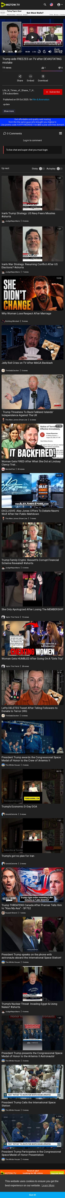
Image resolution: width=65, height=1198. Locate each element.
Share (20, 80)
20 (44, 51)
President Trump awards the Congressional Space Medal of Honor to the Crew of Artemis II (31, 759)
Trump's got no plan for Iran (18, 855)
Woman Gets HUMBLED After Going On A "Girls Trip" (32, 658)
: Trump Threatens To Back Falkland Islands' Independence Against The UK (27, 413)
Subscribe (54, 92)
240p (54, 44)
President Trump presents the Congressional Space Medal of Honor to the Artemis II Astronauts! (32, 1054)
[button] (51, 4)
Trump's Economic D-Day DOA (19, 806)
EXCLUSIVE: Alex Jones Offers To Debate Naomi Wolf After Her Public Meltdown (30, 512)
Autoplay (51, 168)
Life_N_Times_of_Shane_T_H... (19, 90)
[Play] (4, 51)
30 (39, 51)
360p (54, 39)
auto (55, 52)
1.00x (34, 52)
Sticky (35, 168)
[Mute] (49, 51)
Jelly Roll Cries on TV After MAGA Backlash (27, 362)
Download (43, 80)
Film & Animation (40, 99)
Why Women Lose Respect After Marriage (26, 313)
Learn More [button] (48, 1185)
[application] (32, 37)
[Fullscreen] (60, 51)
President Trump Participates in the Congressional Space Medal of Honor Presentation (31, 1153)
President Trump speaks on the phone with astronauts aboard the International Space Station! (31, 956)
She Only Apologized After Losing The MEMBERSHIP (32, 609)
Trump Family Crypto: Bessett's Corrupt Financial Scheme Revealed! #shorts (30, 561)
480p (54, 34)
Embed (30, 80)
